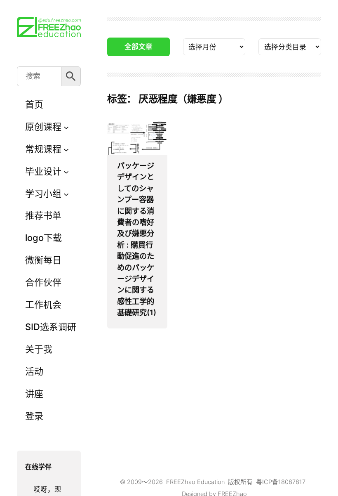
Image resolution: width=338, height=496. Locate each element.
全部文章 (138, 47)
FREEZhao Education (195, 482)
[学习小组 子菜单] (66, 193)
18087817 (291, 482)
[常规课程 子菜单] (66, 149)
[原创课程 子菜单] (66, 127)
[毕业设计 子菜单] (66, 171)
